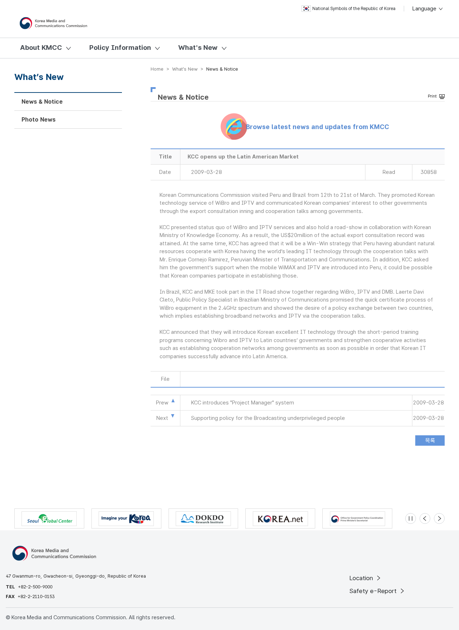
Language (425, 8)
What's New (198, 47)
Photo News (39, 119)
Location (362, 578)
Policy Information (120, 47)
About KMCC (41, 47)
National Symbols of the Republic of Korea (354, 8)
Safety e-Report (373, 591)
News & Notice (42, 101)
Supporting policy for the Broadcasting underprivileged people (268, 418)
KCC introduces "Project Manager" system (242, 402)
